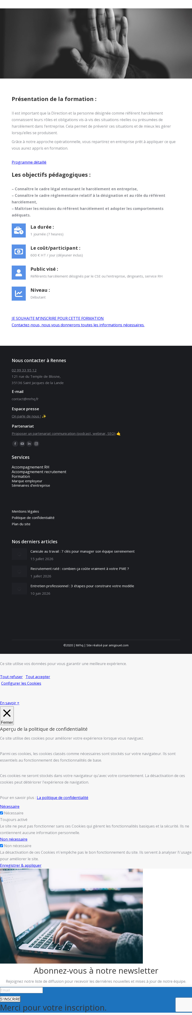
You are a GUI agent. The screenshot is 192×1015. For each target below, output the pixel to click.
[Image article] (19, 554)
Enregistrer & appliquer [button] (20, 865)
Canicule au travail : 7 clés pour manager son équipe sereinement (82, 551)
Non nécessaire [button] (13, 839)
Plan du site (21, 524)
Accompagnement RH (30, 467)
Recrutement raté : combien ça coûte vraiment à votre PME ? (79, 568)
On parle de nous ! (26, 416)
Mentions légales (25, 511)
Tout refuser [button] (11, 676)
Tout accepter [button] (38, 676)
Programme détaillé (29, 162)
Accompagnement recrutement (39, 471)
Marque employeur (27, 481)
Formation (21, 476)
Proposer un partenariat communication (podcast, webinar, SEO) (63, 433)
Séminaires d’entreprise (31, 485)
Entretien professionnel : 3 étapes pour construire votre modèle (82, 585)
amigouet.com (119, 645)
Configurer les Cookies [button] (21, 683)
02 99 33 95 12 (24, 370)
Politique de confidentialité (33, 517)
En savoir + (9, 702)
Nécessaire (13, 813)
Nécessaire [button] (9, 806)
